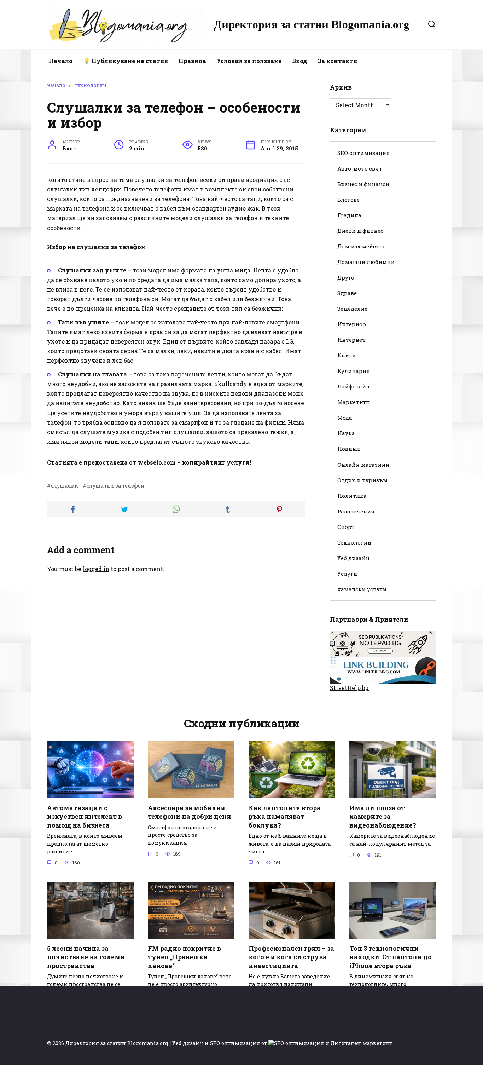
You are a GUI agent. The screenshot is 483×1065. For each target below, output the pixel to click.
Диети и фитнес (360, 230)
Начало (60, 60)
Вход (299, 60)
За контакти (337, 60)
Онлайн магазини (363, 464)
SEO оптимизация (363, 152)
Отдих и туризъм (362, 480)
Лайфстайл (353, 386)
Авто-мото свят (359, 168)
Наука (346, 433)
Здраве (347, 293)
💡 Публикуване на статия (125, 60)
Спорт (346, 526)
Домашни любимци (366, 261)
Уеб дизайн (353, 558)
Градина (349, 215)
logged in (96, 568)
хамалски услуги (361, 589)
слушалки (64, 485)
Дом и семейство (361, 246)
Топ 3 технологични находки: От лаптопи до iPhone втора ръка (390, 957)
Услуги (347, 573)
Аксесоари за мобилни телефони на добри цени (189, 812)
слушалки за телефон (116, 485)
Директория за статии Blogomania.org (311, 24)
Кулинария (353, 370)
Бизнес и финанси (363, 184)
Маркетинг (353, 401)
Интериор (351, 324)
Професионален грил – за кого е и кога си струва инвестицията (291, 957)
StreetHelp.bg (349, 687)
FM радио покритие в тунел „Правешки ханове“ (184, 957)
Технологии (354, 542)
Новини (348, 448)
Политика (352, 495)
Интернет (351, 339)
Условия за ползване (249, 60)
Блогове (348, 199)
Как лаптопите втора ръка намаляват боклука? (285, 816)
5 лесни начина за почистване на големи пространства (86, 957)
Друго (345, 277)
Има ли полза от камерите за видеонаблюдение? (382, 816)
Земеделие (352, 308)
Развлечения (355, 511)
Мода (344, 417)
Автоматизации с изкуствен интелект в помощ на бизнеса (84, 816)
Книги (346, 355)
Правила (192, 60)
